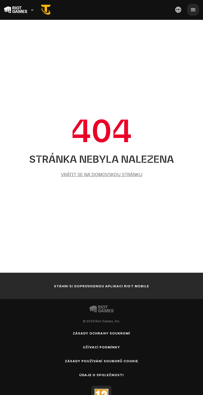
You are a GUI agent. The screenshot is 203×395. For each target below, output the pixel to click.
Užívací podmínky (101, 347)
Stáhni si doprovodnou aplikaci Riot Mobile (101, 286)
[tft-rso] (46, 10)
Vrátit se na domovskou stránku (101, 174)
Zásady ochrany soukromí (101, 333)
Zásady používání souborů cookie (101, 361)
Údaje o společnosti (101, 375)
